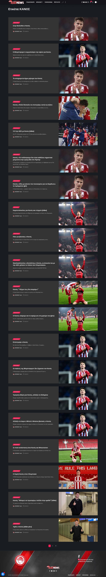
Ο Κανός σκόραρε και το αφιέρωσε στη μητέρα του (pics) (33, 316)
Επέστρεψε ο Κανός (20, 342)
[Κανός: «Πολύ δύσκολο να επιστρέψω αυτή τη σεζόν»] (78, 108)
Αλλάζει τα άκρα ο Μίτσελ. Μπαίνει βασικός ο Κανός (32, 421)
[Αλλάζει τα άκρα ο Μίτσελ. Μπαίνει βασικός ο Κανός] (78, 424)
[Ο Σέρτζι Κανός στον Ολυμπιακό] (78, 477)
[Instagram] (88, 2)
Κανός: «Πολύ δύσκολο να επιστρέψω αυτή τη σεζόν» (32, 105)
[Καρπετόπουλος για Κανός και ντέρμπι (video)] (78, 213)
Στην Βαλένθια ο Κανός (21, 26)
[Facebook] (82, 2)
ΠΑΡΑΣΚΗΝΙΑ (16, 22)
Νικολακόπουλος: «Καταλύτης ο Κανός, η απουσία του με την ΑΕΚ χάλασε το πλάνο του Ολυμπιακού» (34, 264)
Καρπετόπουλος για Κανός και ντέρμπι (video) (30, 210)
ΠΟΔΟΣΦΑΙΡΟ (16, 75)
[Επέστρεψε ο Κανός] (78, 345)
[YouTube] (84, 2)
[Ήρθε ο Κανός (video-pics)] (78, 530)
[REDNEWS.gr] (16, 2)
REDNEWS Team (18, 31)
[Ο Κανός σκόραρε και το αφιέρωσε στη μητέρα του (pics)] (78, 319)
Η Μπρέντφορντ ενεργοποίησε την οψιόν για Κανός (32, 52)
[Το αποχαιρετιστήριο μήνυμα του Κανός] (78, 81)
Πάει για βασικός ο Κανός (22, 237)
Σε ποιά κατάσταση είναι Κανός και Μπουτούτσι (30, 448)
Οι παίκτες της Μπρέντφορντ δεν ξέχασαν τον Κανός (32, 368)
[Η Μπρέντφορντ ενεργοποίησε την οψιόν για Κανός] (78, 55)
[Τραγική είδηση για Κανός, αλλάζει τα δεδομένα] (78, 398)
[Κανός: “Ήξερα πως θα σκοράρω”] (78, 292)
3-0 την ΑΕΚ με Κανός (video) (23, 131)
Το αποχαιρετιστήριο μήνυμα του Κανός (27, 78)
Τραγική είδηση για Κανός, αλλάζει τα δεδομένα (30, 395)
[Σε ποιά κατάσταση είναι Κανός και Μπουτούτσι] (78, 451)
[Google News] (86, 2)
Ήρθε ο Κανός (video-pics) (22, 527)
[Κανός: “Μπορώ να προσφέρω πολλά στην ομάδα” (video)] (78, 503)
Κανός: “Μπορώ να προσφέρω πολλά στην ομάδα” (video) (34, 500)
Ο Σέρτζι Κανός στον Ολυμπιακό (24, 474)
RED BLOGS (16, 207)
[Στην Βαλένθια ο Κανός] (78, 29)
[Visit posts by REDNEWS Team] (13, 31)
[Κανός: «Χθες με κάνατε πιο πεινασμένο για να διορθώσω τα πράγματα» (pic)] (78, 187)
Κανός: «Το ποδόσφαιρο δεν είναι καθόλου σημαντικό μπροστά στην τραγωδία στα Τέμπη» (32, 158)
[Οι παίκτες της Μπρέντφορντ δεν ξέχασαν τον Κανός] (78, 372)
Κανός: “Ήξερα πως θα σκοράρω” (25, 289)
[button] (65, 2)
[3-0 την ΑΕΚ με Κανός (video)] (78, 134)
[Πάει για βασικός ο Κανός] (78, 240)
